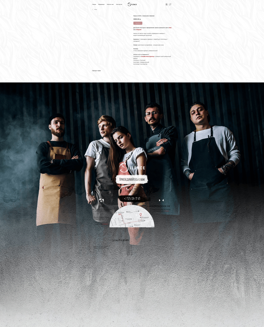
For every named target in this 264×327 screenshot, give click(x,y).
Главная (94, 4)
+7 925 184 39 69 (132, 198)
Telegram (138, 29)
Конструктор (119, 4)
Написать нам (110, 4)
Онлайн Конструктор (147, 56)
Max (170, 27)
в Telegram (166, 211)
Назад (95, 9)
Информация (101, 4)
